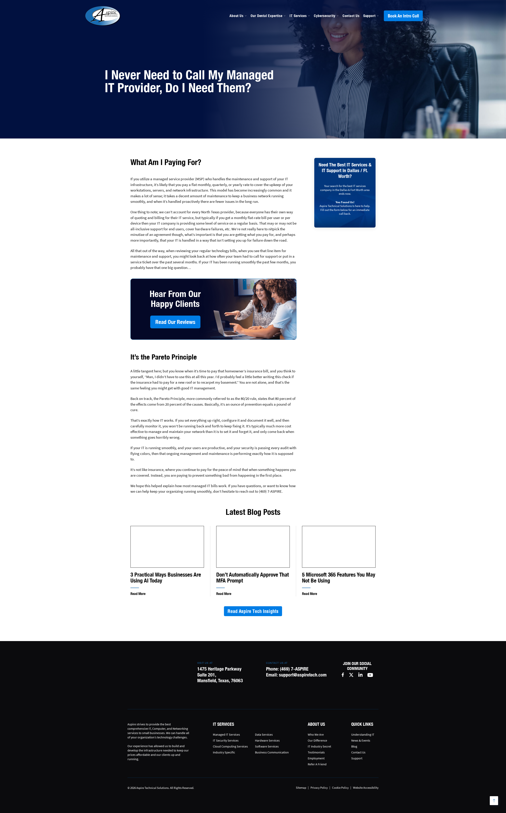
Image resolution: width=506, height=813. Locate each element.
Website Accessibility (366, 787)
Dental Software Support (270, 55)
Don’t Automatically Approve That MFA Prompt (252, 577)
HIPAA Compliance (265, 64)
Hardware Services (267, 740)
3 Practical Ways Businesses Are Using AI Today (165, 577)
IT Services (298, 16)
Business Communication (272, 752)
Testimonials (316, 752)
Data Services (264, 734)
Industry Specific (224, 752)
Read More (137, 594)
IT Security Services (226, 740)
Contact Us (351, 16)
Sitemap (301, 787)
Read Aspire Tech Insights (253, 611)
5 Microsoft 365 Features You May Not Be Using (338, 577)
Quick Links (362, 724)
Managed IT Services (267, 47)
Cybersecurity (324, 16)
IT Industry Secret (319, 746)
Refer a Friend (317, 764)
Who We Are (316, 734)
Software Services (267, 746)
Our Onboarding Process (323, 47)
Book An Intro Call (403, 15)
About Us (236, 16)
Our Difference (317, 740)
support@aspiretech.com (303, 674)
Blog (354, 746)
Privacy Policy (319, 787)
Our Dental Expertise (266, 16)
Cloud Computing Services (230, 746)
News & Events (360, 740)
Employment (316, 758)
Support (369, 16)
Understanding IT (362, 734)
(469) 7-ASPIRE (294, 669)
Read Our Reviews (175, 322)
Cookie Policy (340, 787)
